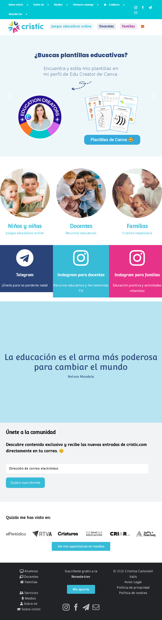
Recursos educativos (81, 233)
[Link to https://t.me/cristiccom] (24, 258)
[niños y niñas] (25, 170)
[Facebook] (76, 607)
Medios (30, 598)
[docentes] (81, 170)
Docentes (81, 226)
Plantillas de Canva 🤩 (111, 139)
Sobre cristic (31, 609)
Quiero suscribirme (25, 482)
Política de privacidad (133, 587)
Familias (137, 226)
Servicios (31, 593)
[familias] (137, 170)
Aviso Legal (133, 582)
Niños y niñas (25, 226)
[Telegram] (86, 607)
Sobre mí (30, 603)
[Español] (142, 26)
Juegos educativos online (25, 233)
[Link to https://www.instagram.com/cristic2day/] (137, 258)
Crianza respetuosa (137, 233)
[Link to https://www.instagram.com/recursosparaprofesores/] (81, 258)
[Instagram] (66, 607)
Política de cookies (133, 593)
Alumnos (31, 571)
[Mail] (95, 607)
